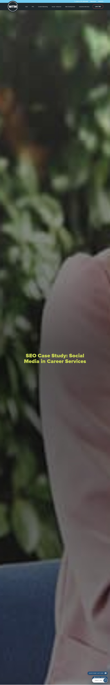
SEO (26, 6)
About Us (100, 1)
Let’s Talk (98, 6)
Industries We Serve (84, 6)
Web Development (70, 6)
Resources (93, 1)
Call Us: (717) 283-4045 (82, 1)
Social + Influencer (56, 6)
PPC (33, 6)
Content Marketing (43, 6)
